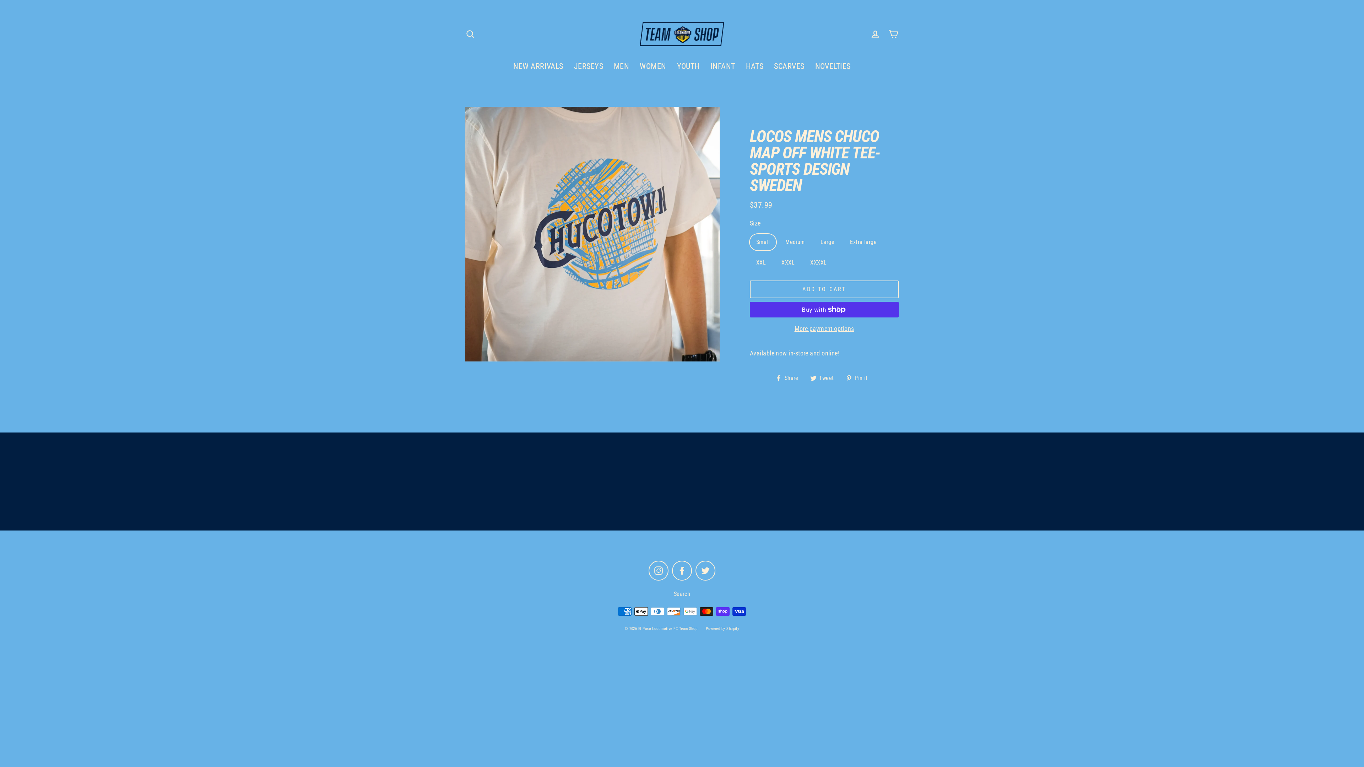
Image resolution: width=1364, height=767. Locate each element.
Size (755, 223)
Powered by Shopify (722, 628)
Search (682, 594)
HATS (755, 66)
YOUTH (688, 66)
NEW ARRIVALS (538, 66)
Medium (795, 242)
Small (763, 242)
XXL (761, 262)
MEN (621, 66)
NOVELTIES (833, 66)
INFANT (722, 66)
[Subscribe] (747, 499)
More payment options (824, 328)
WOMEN (653, 66)
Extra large (863, 242)
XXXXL (818, 262)
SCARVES (789, 66)
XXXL (788, 262)
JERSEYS (588, 66)
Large (827, 242)
